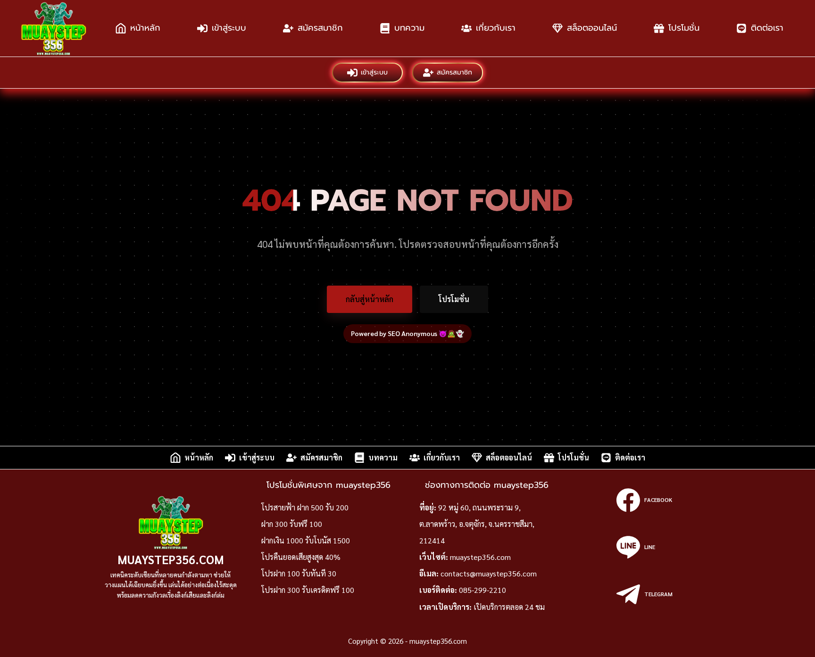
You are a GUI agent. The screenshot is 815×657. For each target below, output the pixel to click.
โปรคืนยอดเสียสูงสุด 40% (301, 557)
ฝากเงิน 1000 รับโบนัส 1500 (305, 540)
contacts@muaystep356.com (489, 573)
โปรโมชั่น (683, 27)
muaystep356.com (170, 559)
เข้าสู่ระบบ (229, 27)
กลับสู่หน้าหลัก (369, 299)
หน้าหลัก (145, 27)
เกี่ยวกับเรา (496, 27)
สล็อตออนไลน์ (592, 27)
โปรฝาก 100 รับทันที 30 (298, 573)
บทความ (409, 27)
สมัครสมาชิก (320, 27)
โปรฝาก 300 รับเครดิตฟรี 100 (307, 590)
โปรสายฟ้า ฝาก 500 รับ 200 (305, 507)
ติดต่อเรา (767, 27)
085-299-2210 (482, 590)
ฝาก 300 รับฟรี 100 (291, 524)
